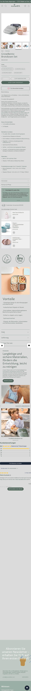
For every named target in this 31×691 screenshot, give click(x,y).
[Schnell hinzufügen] (3, 434)
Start (2, 51)
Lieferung (5, 338)
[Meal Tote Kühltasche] (6, 216)
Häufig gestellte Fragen (7, 690)
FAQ (3, 332)
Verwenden (4, 181)
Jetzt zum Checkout (15, 82)
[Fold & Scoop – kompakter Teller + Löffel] (6, 242)
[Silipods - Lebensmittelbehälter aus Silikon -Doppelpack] (6, 228)
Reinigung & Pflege (6, 184)
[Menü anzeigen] (2, 6)
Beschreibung (5, 92)
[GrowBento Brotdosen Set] (15, 422)
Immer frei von (6, 343)
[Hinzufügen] (14, 217)
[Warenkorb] (28, 6)
